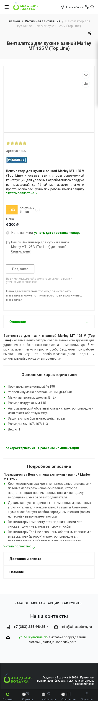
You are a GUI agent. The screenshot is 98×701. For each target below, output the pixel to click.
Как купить (72, 603)
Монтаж (38, 603)
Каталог (22, 603)
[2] (12, 143)
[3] (16, 143)
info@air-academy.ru (77, 627)
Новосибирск (74, 7)
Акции (53, 603)
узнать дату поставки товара (57, 233)
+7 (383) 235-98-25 (29, 627)
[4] (20, 143)
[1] (8, 143)
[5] (25, 143)
